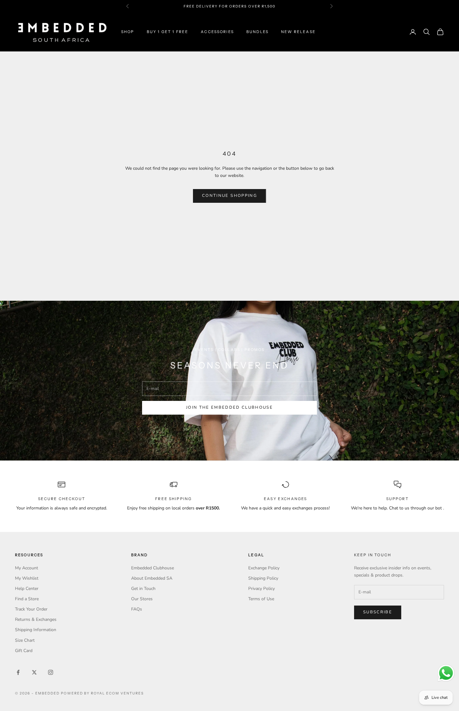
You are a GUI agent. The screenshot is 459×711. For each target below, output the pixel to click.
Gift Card (23, 651)
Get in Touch (143, 589)
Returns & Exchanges (36, 619)
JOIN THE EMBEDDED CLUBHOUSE (229, 407)
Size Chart (25, 640)
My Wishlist (26, 578)
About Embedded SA (151, 578)
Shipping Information (35, 630)
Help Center (26, 589)
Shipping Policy (263, 578)
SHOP (127, 31)
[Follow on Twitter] (34, 672)
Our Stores (142, 599)
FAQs (136, 609)
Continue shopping (229, 195)
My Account (26, 568)
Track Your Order (31, 609)
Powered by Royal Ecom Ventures (102, 693)
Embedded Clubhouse (152, 568)
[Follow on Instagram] (50, 672)
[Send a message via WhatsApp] (446, 673)
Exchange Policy (263, 568)
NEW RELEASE (298, 31)
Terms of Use (261, 599)
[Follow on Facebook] (18, 672)
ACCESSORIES (217, 31)
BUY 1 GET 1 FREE (168, 31)
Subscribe (377, 612)
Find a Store (27, 599)
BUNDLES (257, 31)
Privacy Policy (261, 589)
